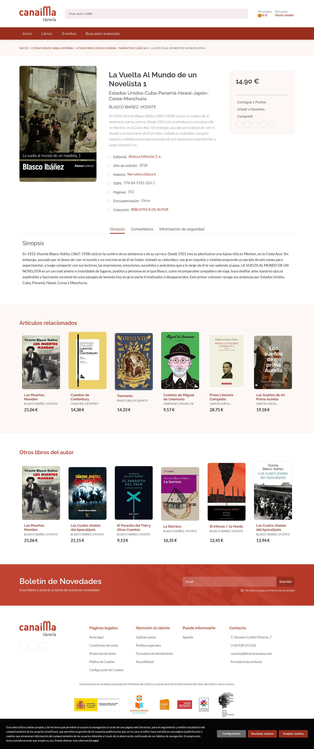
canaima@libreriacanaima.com (251, 653)
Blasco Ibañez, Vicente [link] (132, 107)
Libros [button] (46, 33)
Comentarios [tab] (142, 229)
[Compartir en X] (247, 124)
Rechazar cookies (262, 733)
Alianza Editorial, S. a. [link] (144, 156)
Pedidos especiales (148, 645)
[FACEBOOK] (23, 646)
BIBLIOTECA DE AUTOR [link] (149, 209)
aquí (95, 740)
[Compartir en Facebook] (239, 124)
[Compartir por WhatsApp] (255, 124)
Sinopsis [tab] (117, 229)
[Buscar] (242, 14)
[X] (43, 646)
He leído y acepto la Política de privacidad (270, 590)
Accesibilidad (145, 662)
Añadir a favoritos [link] (251, 109)
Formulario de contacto (246, 662)
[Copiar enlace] (271, 124)
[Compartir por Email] (263, 124)
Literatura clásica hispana (96, 48)
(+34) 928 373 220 (243, 645)
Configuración (231, 733)
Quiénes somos (146, 637)
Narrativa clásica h (133, 48)
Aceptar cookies (293, 733)
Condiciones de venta (103, 645)
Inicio (23, 48)
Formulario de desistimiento (154, 653)
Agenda (188, 637)
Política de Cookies (101, 662)
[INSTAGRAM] (33, 646)
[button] (264, 13)
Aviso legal (96, 637)
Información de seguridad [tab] (181, 229)
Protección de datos (102, 653)
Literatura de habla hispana (52, 48)
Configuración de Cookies (106, 670)
